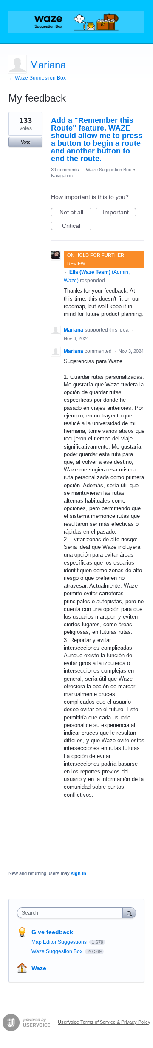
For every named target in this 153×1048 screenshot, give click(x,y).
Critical (76, 226)
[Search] (129, 912)
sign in (78, 873)
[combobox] (71, 913)
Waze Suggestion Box (108, 169)
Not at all (75, 212)
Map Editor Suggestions (59, 942)
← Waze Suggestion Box (37, 78)
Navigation (62, 175)
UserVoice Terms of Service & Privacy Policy (104, 1022)
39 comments (65, 169)
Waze (38, 968)
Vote (26, 142)
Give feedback (52, 932)
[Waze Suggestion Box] (76, 22)
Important (119, 212)
